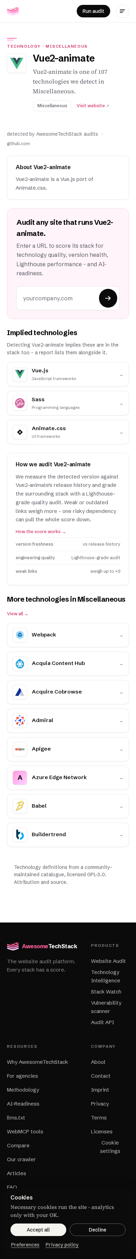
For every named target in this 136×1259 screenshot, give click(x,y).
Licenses (102, 1131)
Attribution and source (40, 882)
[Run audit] (108, 298)
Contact (101, 1075)
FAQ (12, 1187)
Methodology (23, 1089)
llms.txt (16, 1117)
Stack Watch (106, 991)
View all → (18, 613)
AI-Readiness (23, 1103)
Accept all (38, 1230)
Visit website (93, 105)
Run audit (93, 11)
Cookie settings (110, 1146)
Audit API (102, 1022)
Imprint (100, 1089)
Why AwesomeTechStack (37, 1062)
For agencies (22, 1075)
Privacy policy (62, 1245)
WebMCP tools (25, 1131)
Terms (99, 1117)
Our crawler (21, 1159)
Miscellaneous (67, 46)
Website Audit (108, 961)
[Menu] (122, 11)
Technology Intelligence (105, 976)
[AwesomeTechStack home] (13, 11)
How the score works (41, 531)
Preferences (25, 1245)
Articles (16, 1173)
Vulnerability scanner (106, 1006)
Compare (18, 1145)
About (98, 1062)
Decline (97, 1230)
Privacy (100, 1103)
